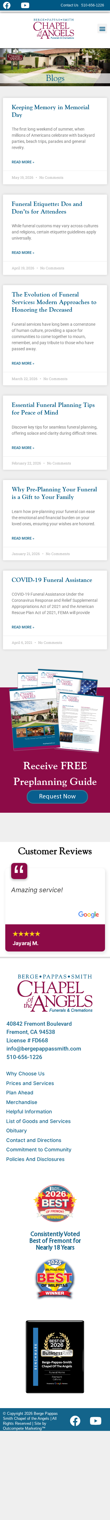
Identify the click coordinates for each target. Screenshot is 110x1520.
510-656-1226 (24, 1057)
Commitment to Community (39, 1149)
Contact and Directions (33, 1140)
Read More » (23, 162)
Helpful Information (29, 1112)
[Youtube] (98, 1421)
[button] (102, 28)
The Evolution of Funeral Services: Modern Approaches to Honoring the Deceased (54, 302)
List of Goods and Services (38, 1121)
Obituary (16, 1130)
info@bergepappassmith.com (43, 1048)
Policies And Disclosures (35, 1159)
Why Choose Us (25, 1074)
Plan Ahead (19, 1093)
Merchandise (21, 1102)
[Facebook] (76, 1421)
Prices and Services (30, 1083)
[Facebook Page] (10, 5)
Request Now (57, 796)
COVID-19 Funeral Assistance (52, 580)
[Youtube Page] (28, 5)
